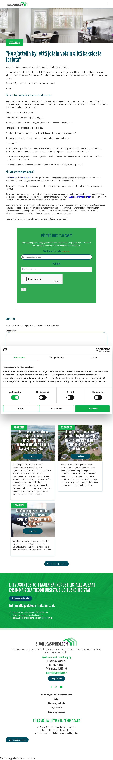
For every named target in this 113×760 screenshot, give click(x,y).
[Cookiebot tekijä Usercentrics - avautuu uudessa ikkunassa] (98, 350)
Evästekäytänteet (56, 711)
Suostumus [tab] (19, 357)
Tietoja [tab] (93, 357)
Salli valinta (56, 409)
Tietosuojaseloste (56, 703)
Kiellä (20, 409)
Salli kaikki (92, 409)
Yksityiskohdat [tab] (56, 357)
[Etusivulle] (17, 4)
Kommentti (11, 330)
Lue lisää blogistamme (56, 564)
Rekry (56, 698)
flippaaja (13, 177)
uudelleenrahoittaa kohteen (80, 196)
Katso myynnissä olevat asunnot (56, 694)
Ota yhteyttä (56, 678)
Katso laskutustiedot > (56, 672)
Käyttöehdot (56, 707)
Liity (23, 289)
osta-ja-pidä (26, 177)
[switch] (43, 397)
